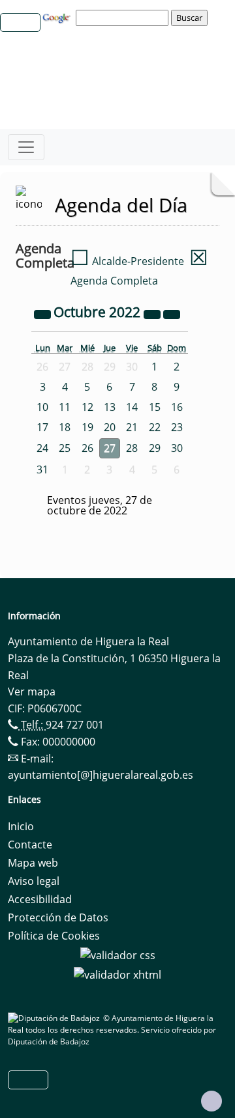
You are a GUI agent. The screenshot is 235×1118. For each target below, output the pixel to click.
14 (132, 407)
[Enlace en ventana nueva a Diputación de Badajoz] (55, 1018)
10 (42, 407)
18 (64, 427)
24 (42, 448)
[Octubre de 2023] (153, 313)
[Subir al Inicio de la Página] (211, 1101)
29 (155, 448)
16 (177, 407)
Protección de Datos (58, 917)
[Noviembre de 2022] (171, 313)
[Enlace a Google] (58, 17)
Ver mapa (31, 691)
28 (132, 448)
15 (155, 407)
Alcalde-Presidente (127, 261)
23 (177, 427)
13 (110, 407)
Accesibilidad (40, 899)
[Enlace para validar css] (117, 954)
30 (177, 448)
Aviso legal (33, 881)
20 (110, 427)
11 (64, 407)
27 (110, 448)
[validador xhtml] (117, 973)
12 (87, 407)
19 (87, 427)
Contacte (30, 844)
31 (42, 469)
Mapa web (33, 863)
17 (42, 427)
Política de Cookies (54, 936)
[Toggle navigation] (26, 147)
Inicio (21, 826)
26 (87, 448)
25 (64, 448)
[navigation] (124, 17)
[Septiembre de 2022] (44, 313)
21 (132, 427)
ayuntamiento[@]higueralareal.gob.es (100, 775)
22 (155, 427)
